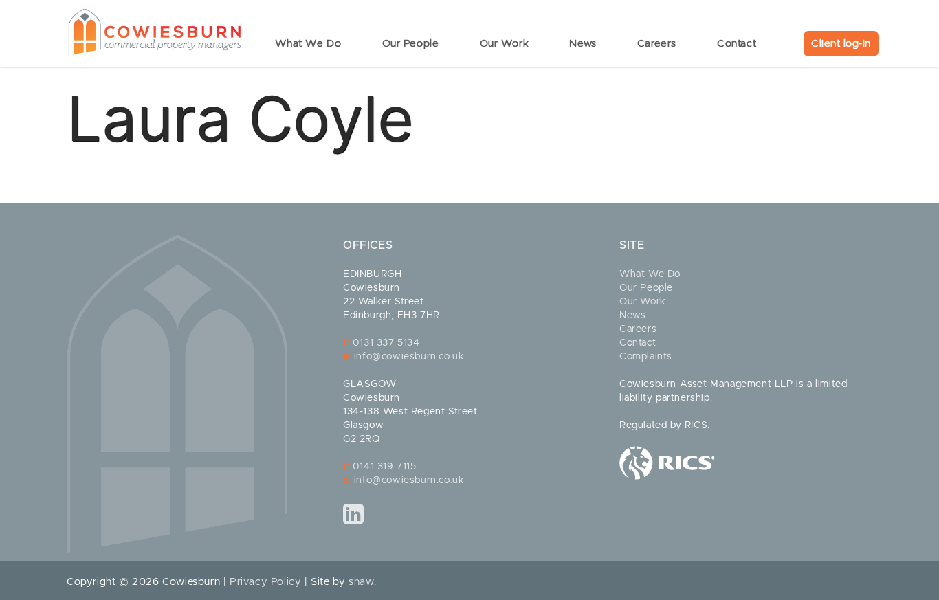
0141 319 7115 (385, 466)
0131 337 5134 (386, 343)
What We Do (650, 274)
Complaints (645, 357)
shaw (361, 582)
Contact (637, 343)
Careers (637, 329)
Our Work (642, 302)
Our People (646, 288)
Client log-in (841, 43)
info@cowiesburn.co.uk (409, 357)
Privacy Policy (265, 582)
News (632, 315)
